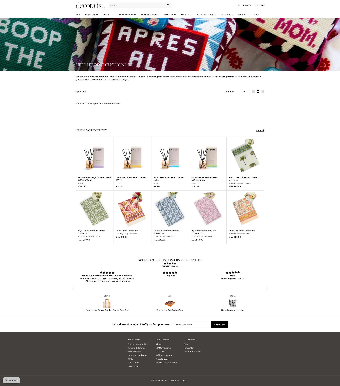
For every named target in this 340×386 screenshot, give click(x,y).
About (159, 344)
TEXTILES (185, 14)
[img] (170, 263)
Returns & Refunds (136, 348)
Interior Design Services (167, 362)
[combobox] (140, 5)
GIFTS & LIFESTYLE (205, 14)
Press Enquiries (162, 359)
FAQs (130, 359)
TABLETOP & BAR (125, 14)
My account (133, 366)
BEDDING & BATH (149, 14)
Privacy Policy (134, 351)
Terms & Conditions (137, 355)
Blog (186, 344)
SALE (256, 14)
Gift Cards (160, 351)
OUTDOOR (226, 14)
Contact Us (133, 362)
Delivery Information (137, 344)
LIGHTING (169, 14)
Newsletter (189, 348)
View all (260, 130)
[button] (74, 288)
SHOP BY (242, 14)
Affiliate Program (164, 355)
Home (78, 60)
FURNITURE (90, 14)
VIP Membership (163, 348)
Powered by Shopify (177, 380)
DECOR (106, 14)
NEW (78, 14)
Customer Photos (192, 351)
